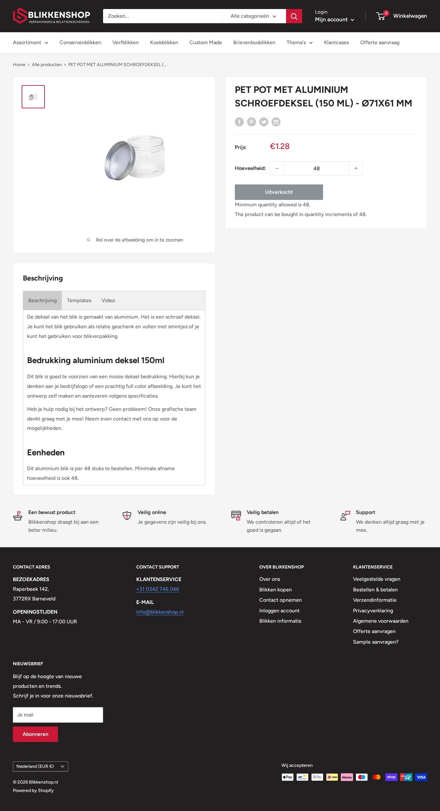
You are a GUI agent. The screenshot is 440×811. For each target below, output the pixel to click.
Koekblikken (164, 42)
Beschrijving (42, 300)
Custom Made (205, 42)
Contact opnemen (280, 600)
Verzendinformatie (375, 600)
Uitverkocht (279, 192)
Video (108, 300)
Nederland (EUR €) (35, 766)
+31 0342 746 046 (157, 589)
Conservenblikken (80, 42)
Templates (79, 300)
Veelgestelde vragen (376, 579)
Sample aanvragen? (375, 642)
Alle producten (47, 64)
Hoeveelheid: (250, 168)
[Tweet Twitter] (263, 121)
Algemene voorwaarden (380, 621)
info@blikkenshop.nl (160, 612)
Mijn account (332, 19)
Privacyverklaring (373, 611)
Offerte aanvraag (379, 42)
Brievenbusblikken (254, 42)
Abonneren (35, 734)
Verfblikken (125, 42)
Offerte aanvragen (374, 631)
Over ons (269, 579)
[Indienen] (294, 16)
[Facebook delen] (239, 121)
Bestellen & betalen (375, 590)
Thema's (296, 42)
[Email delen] (276, 121)
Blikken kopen (275, 590)
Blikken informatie (280, 621)
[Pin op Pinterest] (251, 121)
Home (19, 64)
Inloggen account (279, 611)
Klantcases (336, 42)
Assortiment (27, 42)
